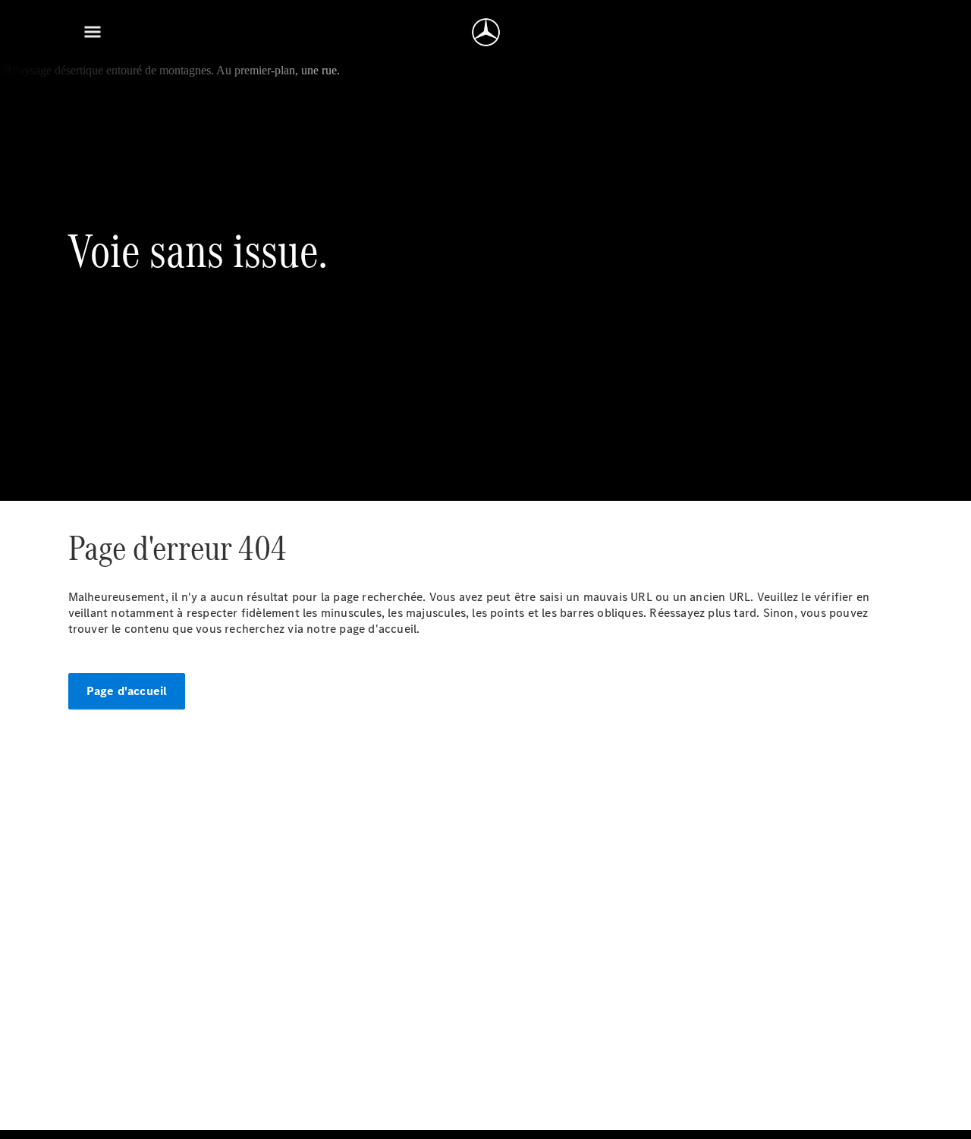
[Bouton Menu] (92, 32)
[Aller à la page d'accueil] (485, 31)
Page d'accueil (127, 691)
